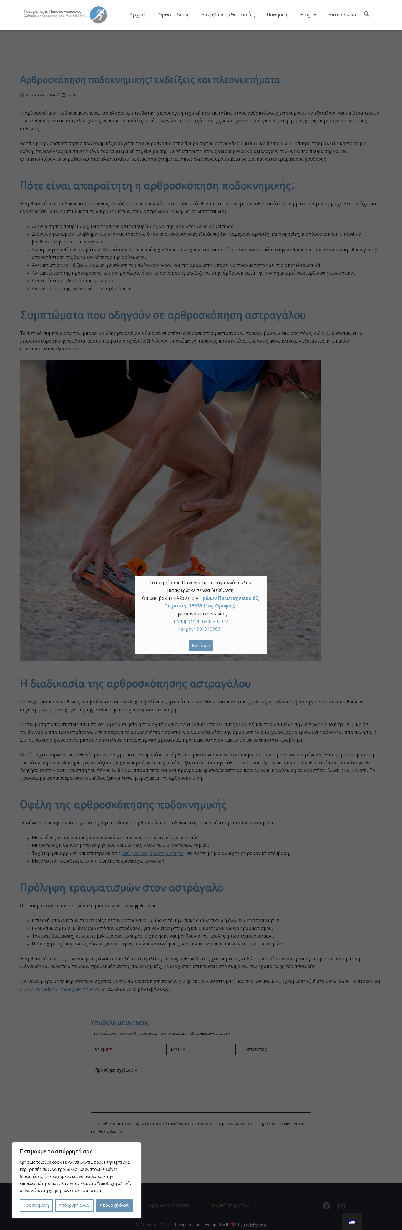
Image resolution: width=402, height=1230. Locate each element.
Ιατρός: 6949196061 (201, 629)
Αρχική (138, 14)
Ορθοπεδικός (174, 14)
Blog (305, 14)
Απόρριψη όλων (74, 1206)
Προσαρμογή (36, 1206)
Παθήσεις (277, 14)
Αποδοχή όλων (114, 1206)
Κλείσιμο (201, 645)
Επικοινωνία (343, 14)
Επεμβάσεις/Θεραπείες (228, 14)
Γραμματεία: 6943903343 (201, 621)
